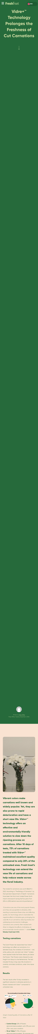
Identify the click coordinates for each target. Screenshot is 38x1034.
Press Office (22, 714)
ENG (31, 3)
